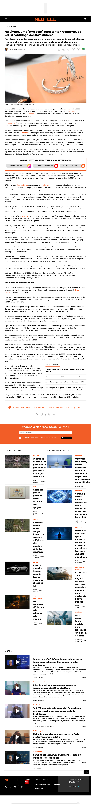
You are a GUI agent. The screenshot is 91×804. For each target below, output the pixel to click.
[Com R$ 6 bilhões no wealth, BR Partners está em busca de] (17, 757)
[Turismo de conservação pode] (17, 461)
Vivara (67, 109)
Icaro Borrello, (39, 407)
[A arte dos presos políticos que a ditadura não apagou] (17, 492)
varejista (24, 216)
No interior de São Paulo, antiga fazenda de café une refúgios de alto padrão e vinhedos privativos (38, 537)
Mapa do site (39, 788)
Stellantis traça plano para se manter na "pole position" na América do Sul (56, 735)
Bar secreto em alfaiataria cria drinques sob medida (38, 610)
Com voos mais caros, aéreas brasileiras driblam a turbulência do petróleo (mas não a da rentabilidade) (82, 470)
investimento (45, 185)
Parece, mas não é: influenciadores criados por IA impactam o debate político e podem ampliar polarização (57, 662)
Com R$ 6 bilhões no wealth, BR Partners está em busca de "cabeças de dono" (57, 756)
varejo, (73, 407)
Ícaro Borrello (10, 123)
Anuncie (45, 780)
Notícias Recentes (14, 450)
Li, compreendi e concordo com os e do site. (39, 438)
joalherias (73, 111)
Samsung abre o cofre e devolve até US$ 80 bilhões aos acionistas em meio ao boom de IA (81, 505)
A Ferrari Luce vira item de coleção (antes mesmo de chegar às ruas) (38, 575)
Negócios (14, 26)
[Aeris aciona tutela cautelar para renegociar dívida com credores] (59, 618)
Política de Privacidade (42, 784)
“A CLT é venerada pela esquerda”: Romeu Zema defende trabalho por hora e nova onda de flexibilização (57, 711)
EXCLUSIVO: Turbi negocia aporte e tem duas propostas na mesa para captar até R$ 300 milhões (81, 587)
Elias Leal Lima (22, 185)
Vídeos (8, 651)
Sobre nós (38, 780)
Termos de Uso (45, 437)
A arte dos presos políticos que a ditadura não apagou (38, 498)
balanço (30, 114)
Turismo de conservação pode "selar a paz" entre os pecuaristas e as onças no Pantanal (39, 467)
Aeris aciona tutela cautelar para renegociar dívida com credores (81, 625)
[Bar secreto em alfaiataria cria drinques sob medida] (17, 602)
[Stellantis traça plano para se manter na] (17, 737)
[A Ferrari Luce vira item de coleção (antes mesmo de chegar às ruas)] (17, 568)
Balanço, (16, 407)
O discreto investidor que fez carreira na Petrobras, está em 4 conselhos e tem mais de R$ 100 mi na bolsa (81, 543)
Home (7, 26)
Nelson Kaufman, (63, 407)
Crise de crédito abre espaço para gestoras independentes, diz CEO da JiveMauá (54, 686)
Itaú (70, 144)
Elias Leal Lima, (26, 407)
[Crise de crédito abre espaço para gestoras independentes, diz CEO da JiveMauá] (17, 688)
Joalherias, (50, 407)
